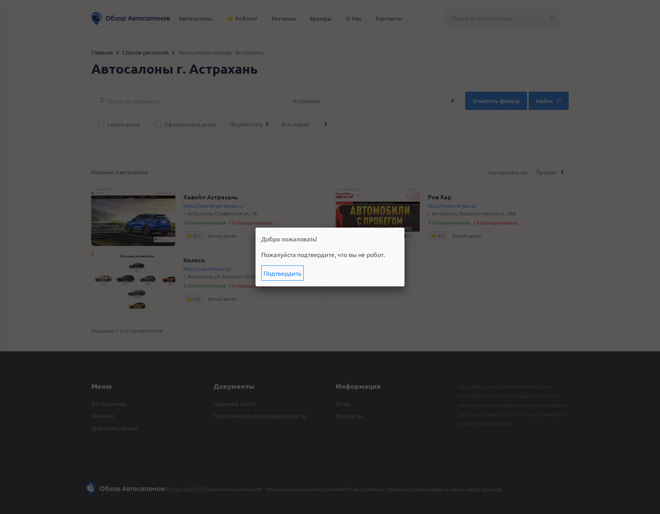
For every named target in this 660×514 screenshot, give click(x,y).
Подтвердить (282, 273)
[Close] (404, 227)
